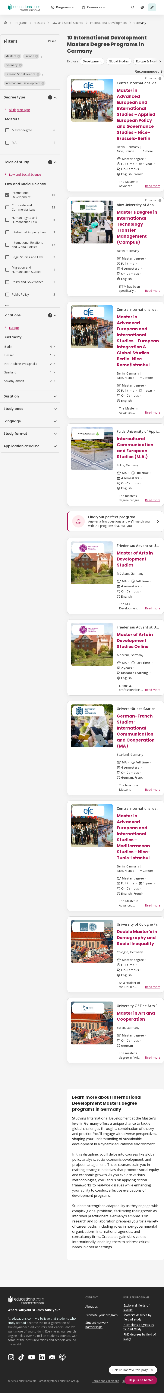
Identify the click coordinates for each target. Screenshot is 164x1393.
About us (91, 1306)
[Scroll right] (160, 61)
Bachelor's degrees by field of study (138, 1327)
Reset (52, 41)
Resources (94, 7)
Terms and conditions (105, 1381)
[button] (12, 56)
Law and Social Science (25, 174)
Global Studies (119, 61)
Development (92, 61)
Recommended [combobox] (147, 71)
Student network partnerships (96, 1325)
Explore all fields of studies (136, 1307)
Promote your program (101, 1315)
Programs (63, 7)
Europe (14, 328)
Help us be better (141, 1380)
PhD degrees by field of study (139, 1336)
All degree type (19, 110)
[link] (139, 23)
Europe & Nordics (148, 61)
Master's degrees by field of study (137, 1317)
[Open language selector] (142, 7)
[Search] (133, 7)
